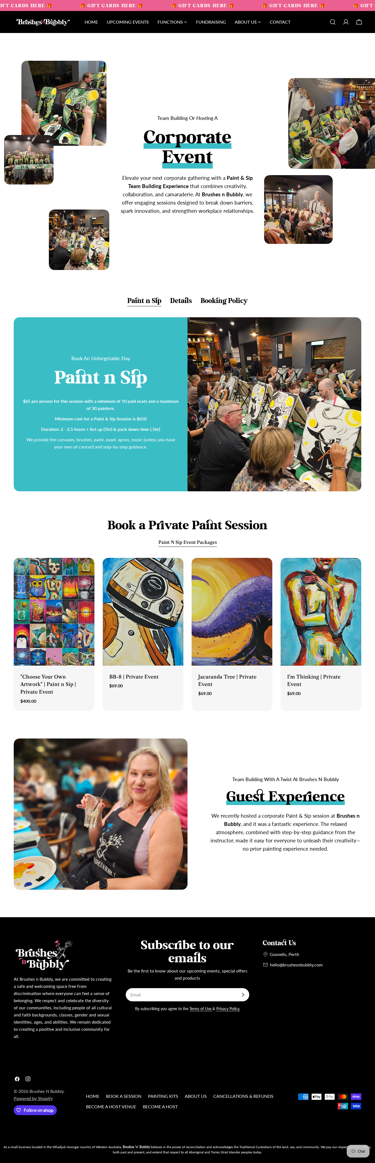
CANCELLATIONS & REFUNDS (243, 1096)
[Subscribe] (243, 995)
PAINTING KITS (163, 1096)
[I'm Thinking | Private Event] (321, 612)
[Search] (332, 21)
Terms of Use (200, 1008)
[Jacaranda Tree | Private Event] (232, 612)
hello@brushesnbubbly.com (296, 964)
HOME (92, 1096)
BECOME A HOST (160, 1106)
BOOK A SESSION (123, 1096)
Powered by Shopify (33, 1098)
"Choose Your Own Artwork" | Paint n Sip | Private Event (48, 684)
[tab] (144, 301)
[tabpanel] (187, 404)
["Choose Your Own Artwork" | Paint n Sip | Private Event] (54, 612)
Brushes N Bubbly (46, 1091)
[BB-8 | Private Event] (143, 612)
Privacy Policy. (228, 1008)
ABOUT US (196, 1096)
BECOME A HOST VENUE (111, 1106)
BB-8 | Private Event (134, 677)
